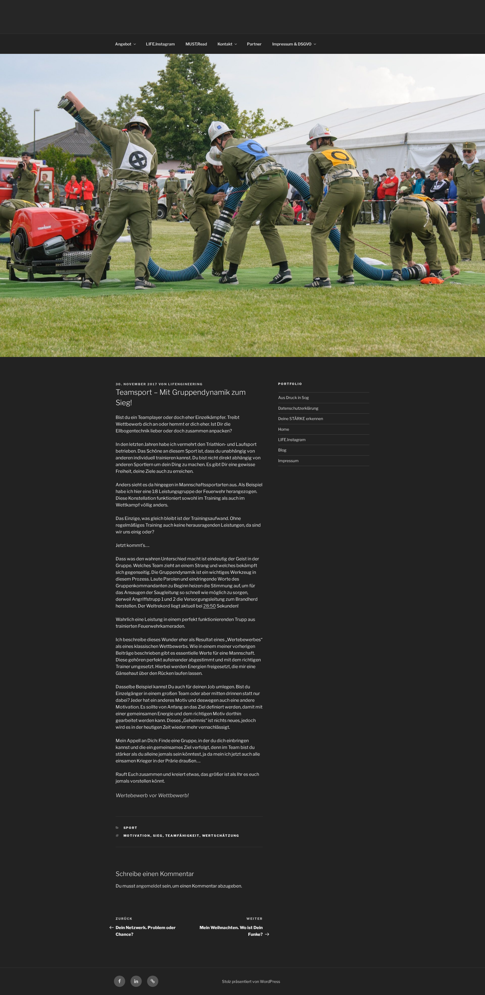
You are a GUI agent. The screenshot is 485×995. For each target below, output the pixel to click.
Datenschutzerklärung (298, 408)
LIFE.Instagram (160, 44)
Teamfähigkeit (182, 836)
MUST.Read (196, 44)
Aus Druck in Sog (293, 397)
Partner (254, 44)
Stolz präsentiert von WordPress (251, 981)
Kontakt (225, 44)
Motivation (136, 836)
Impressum (288, 460)
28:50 (209, 606)
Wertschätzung (220, 836)
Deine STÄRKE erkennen (300, 418)
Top (472, 982)
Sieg (158, 836)
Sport (130, 828)
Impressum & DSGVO (292, 44)
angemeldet (148, 886)
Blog (282, 450)
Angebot (123, 44)
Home (283, 429)
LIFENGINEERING (185, 384)
